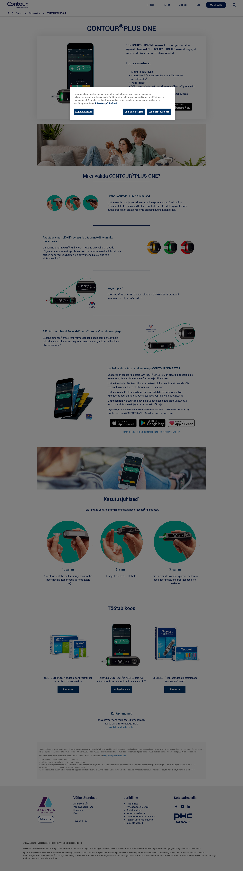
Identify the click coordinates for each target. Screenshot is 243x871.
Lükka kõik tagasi (133, 112)
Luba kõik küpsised (159, 112)
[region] (122, 103)
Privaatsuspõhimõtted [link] (106, 103)
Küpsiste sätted (83, 111)
